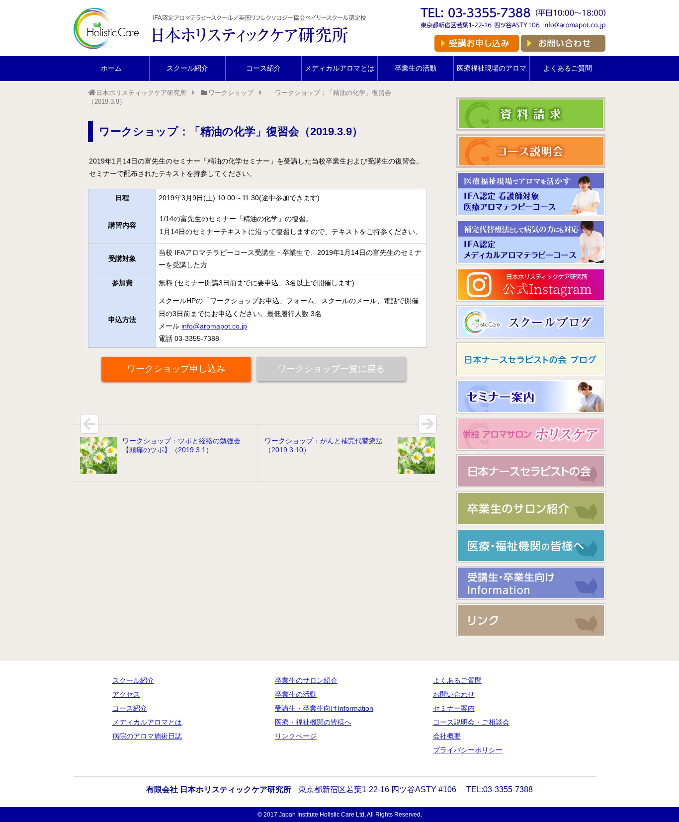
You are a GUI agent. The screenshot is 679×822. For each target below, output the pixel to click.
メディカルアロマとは (339, 68)
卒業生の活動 (415, 68)
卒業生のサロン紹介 (306, 680)
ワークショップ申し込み (176, 369)
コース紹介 (263, 68)
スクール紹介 (187, 68)
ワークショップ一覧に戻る (331, 369)
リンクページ (296, 736)
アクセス (126, 694)
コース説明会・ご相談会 (471, 722)
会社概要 (447, 736)
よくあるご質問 (567, 68)
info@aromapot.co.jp (214, 326)
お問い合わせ (454, 694)
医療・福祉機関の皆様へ (313, 722)
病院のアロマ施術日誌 (147, 736)
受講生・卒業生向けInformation (324, 708)
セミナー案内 (454, 708)
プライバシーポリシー (468, 750)
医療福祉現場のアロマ (491, 68)
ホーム (111, 68)
